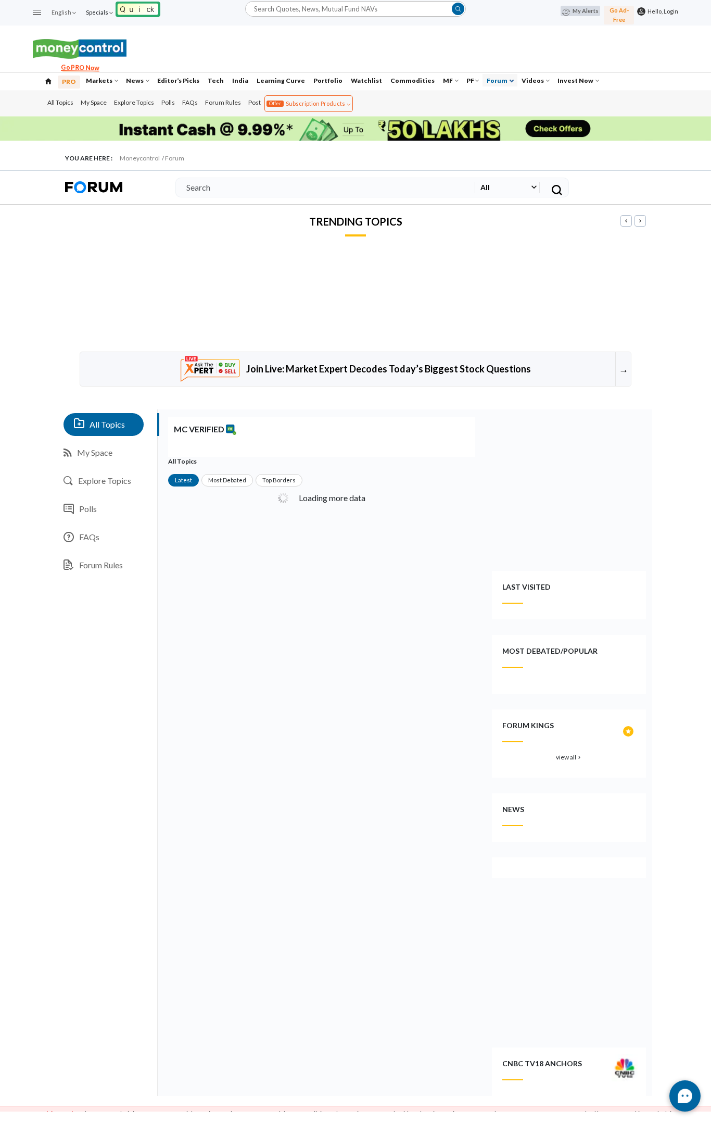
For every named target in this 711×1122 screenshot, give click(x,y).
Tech (216, 80)
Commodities (412, 80)
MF (448, 80)
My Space (94, 102)
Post (254, 102)
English (61, 12)
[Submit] (458, 9)
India (240, 80)
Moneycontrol (140, 158)
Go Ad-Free (619, 15)
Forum (498, 80)
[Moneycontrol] (79, 48)
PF (470, 80)
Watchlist (366, 80)
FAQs (190, 102)
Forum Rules (223, 102)
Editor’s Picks (178, 80)
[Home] (48, 80)
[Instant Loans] (138, 8)
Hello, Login (661, 11)
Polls (168, 102)
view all (569, 757)
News (135, 80)
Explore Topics (134, 102)
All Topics (60, 102)
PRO (69, 81)
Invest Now (575, 80)
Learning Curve (281, 80)
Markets (99, 80)
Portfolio (327, 80)
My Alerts (586, 10)
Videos (533, 80)
